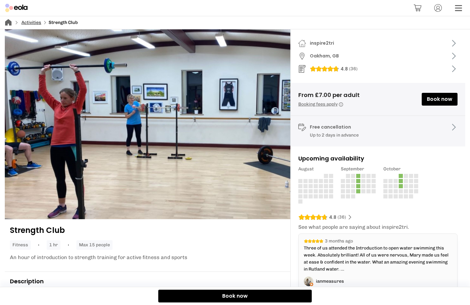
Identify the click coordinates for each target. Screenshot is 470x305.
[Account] (438, 8)
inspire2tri (322, 43)
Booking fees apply (318, 104)
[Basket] (417, 8)
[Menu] (458, 8)
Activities (31, 22)
